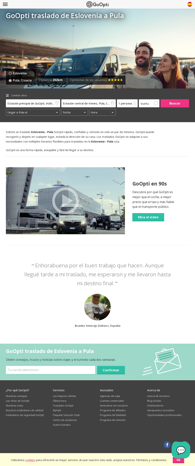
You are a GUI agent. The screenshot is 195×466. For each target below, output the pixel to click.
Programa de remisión (113, 420)
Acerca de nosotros (158, 396)
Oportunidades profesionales (164, 415)
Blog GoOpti (154, 400)
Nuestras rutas (14, 405)
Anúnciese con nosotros (114, 405)
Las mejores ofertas (64, 396)
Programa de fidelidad (113, 415)
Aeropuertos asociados (160, 410)
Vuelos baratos (62, 424)
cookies (30, 460)
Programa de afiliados (113, 410)
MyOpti (57, 410)
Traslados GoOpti (63, 405)
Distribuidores (155, 405)
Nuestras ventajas (16, 396)
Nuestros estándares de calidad (24, 410)
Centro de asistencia (65, 420)
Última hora (59, 400)
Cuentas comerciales (112, 400)
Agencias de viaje (110, 396)
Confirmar (111, 370)
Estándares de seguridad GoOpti (25, 415)
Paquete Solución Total (66, 415)
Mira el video (148, 217)
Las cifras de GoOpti (17, 400)
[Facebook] (167, 444)
